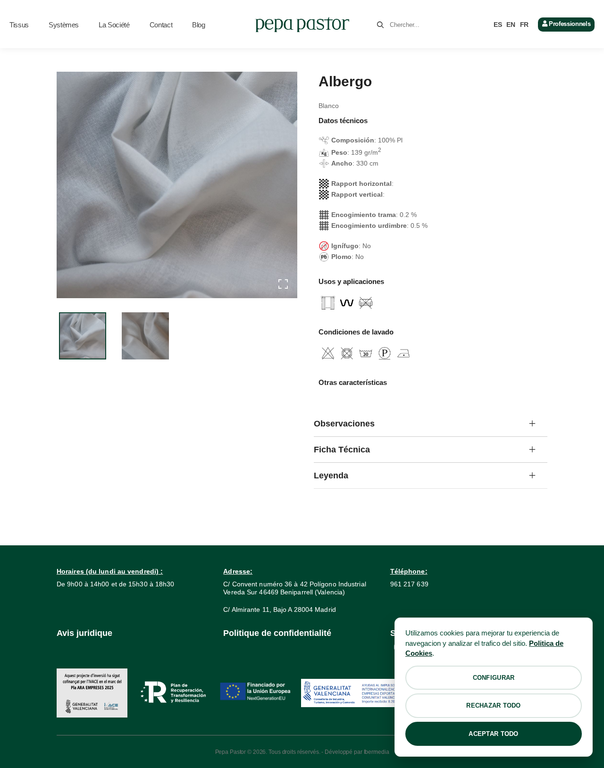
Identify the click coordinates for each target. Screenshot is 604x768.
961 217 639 (409, 584)
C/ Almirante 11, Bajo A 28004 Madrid (279, 609)
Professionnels (568, 23)
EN (510, 24)
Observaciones (344, 423)
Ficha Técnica (342, 449)
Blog (198, 25)
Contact (161, 25)
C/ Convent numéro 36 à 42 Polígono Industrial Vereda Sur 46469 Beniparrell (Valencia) (294, 588)
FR (524, 24)
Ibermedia (376, 752)
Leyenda (331, 475)
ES (498, 24)
